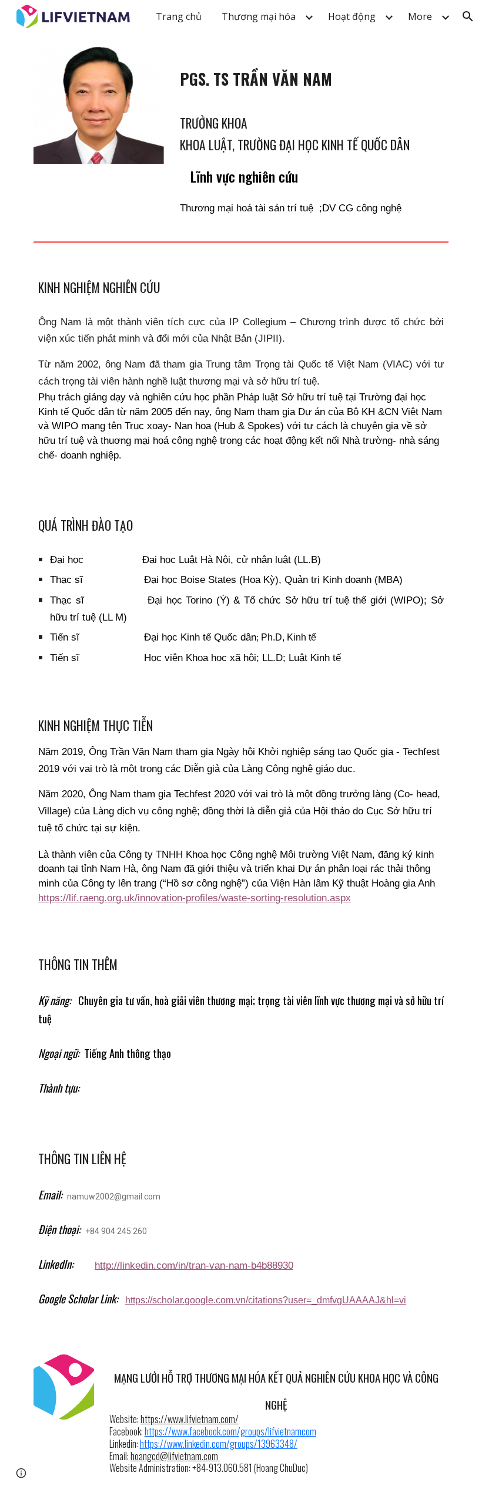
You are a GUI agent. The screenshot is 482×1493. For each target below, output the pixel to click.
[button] (468, 16)
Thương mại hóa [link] (259, 16)
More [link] (420, 16)
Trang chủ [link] (179, 16)
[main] (311, 73)
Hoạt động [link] (352, 16)
